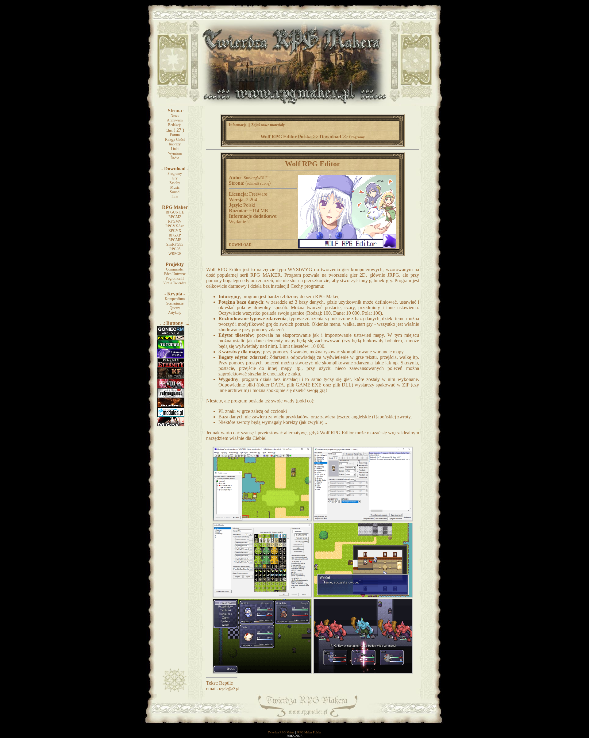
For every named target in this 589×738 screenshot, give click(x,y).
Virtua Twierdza (174, 283)
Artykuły (174, 312)
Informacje (237, 125)
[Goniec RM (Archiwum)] (170, 334)
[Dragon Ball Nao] (170, 338)
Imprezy (175, 144)
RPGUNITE (175, 212)
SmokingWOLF (256, 178)
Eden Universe (175, 274)
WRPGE (174, 254)
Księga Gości (175, 139)
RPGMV (175, 221)
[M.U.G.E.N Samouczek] (170, 348)
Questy (175, 308)
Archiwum (175, 120)
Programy (174, 173)
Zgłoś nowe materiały (268, 125)
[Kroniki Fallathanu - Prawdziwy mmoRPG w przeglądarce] (170, 377)
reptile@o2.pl (229, 689)
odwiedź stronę (258, 183)
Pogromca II (175, 278)
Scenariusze (174, 303)
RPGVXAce (174, 226)
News (175, 115)
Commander (175, 269)
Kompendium (175, 299)
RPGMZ (174, 217)
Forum (175, 135)
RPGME (174, 240)
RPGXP (175, 235)
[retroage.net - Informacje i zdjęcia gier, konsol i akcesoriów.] (170, 396)
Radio (175, 158)
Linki (175, 149)
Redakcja (174, 125)
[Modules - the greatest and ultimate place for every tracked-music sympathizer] (170, 415)
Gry (175, 178)
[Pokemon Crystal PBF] (170, 357)
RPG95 (174, 249)
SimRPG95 (174, 244)
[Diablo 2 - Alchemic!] (170, 406)
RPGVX (174, 231)
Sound (174, 192)
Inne (174, 196)
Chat (169, 130)
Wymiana (175, 153)
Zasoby (174, 183)
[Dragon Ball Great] (170, 425)
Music (174, 187)
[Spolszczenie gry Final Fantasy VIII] (170, 387)
